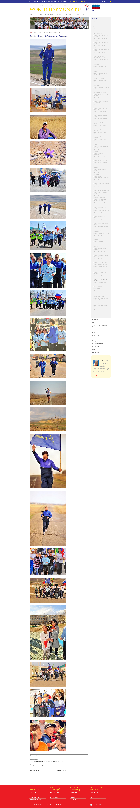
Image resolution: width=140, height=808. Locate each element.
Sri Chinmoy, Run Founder (78, 1)
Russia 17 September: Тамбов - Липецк (101, 39)
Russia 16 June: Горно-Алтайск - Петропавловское (101, 180)
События (96, 290)
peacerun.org (96, 372)
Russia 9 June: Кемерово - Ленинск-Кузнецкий (100, 200)
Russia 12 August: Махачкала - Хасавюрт (101, 150)
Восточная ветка (98, 33)
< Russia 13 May (34, 770)
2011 (94, 26)
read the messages (58, 761)
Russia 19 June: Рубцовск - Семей (100, 170)
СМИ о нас (95, 332)
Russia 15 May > (61, 770)
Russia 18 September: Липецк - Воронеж (101, 36)
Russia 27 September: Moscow (101, 293)
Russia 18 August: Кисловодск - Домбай (101, 130)
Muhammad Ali (74, 792)
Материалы (95, 341)
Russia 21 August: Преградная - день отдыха (101, 119)
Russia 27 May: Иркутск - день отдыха (101, 238)
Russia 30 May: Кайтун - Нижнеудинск (99, 231)
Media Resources (54, 794)
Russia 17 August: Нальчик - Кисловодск (100, 133)
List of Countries (33, 792)
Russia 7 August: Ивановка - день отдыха (101, 166)
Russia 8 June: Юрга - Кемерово (101, 202)
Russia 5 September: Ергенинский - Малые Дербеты (101, 77)
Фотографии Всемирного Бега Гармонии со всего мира (62, 14)
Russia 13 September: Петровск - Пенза (101, 50)
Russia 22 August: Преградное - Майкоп (101, 116)
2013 (94, 21)
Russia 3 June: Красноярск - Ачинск (100, 217)
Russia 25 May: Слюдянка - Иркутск (100, 245)
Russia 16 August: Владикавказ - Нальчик (101, 136)
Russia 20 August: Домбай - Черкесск (100, 123)
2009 (94, 309)
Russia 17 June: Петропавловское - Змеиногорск (101, 177)
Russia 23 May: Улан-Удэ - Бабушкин (100, 252)
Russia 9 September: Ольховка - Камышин (101, 64)
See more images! (39, 765)
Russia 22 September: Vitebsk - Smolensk (101, 306)
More (94, 375)
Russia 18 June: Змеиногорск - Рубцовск (101, 173)
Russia (94, 10)
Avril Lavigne (73, 797)
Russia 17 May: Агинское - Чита (101, 270)
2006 (94, 314)
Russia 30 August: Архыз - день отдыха (101, 98)
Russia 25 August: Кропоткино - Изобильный (101, 105)
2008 (94, 311)
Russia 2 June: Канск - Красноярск (99, 220)
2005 (94, 316)
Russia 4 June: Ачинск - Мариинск (99, 213)
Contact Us (93, 797)
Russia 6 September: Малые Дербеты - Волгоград (100, 74)
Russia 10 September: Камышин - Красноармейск (101, 60)
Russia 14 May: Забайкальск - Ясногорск (101, 280)
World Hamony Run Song (35, 799)
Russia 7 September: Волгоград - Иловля (101, 71)
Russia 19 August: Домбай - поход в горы (100, 126)
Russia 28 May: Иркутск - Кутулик (101, 235)
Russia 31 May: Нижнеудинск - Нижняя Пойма (101, 227)
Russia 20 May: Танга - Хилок (100, 262)
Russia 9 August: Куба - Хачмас (101, 160)
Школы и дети (96, 335)
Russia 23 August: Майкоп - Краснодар (100, 112)
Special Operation (100, 804)
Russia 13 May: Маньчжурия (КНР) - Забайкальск (100, 283)
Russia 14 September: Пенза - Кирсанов (101, 46)
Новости (32, 14)
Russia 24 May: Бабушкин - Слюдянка (100, 249)
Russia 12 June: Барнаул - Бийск (101, 190)
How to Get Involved (54, 792)
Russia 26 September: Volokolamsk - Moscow (99, 296)
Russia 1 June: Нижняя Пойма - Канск (101, 224)
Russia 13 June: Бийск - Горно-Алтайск (101, 187)
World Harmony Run (59, 7)
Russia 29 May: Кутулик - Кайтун (101, 233)
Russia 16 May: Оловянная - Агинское (100, 273)
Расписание (95, 346)
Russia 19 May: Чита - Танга (100, 264)
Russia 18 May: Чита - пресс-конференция (100, 267)
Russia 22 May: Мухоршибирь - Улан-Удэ (101, 256)
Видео (94, 322)
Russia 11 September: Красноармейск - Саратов (100, 57)
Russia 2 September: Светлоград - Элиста (101, 88)
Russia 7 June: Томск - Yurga (100, 205)
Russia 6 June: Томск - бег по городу (100, 208)
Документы (95, 352)
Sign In (103, 1)
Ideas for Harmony (54, 797)
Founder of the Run (34, 797)
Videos (92, 794)
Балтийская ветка (98, 31)
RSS (108, 1)
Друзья (84, 14)
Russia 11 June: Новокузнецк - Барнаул (101, 193)
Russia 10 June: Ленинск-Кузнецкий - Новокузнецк (100, 196)
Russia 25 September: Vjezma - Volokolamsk (101, 299)
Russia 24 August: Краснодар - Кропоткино (101, 109)
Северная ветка (98, 286)
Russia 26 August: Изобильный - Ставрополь (101, 102)
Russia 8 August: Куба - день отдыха (100, 163)
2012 (94, 24)
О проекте (40, 14)
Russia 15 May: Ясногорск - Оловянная (100, 276)
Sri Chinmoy (102, 360)
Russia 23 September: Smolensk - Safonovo (101, 302)
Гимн (93, 349)
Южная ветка (97, 288)
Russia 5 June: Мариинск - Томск (101, 210)
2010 (94, 28)
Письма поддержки (97, 343)
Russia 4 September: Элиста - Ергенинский (101, 81)
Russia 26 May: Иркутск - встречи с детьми (99, 242)
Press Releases (94, 792)
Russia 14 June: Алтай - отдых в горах (101, 184)
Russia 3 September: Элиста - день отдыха (101, 84)
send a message (38, 761)
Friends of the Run (34, 794)
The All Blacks (74, 799)
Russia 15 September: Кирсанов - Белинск (101, 43)
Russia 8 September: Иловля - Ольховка (101, 67)
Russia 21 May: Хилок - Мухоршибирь (99, 259)
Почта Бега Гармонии (98, 338)
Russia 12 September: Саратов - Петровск (101, 53)
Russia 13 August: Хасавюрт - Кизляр (101, 147)
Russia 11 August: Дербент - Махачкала (100, 154)
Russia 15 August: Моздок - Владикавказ (100, 140)
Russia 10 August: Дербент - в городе (101, 157)
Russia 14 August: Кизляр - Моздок (100, 143)
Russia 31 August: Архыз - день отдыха (101, 95)
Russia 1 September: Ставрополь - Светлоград (100, 91)
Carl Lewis (73, 794)
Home (34, 32)
